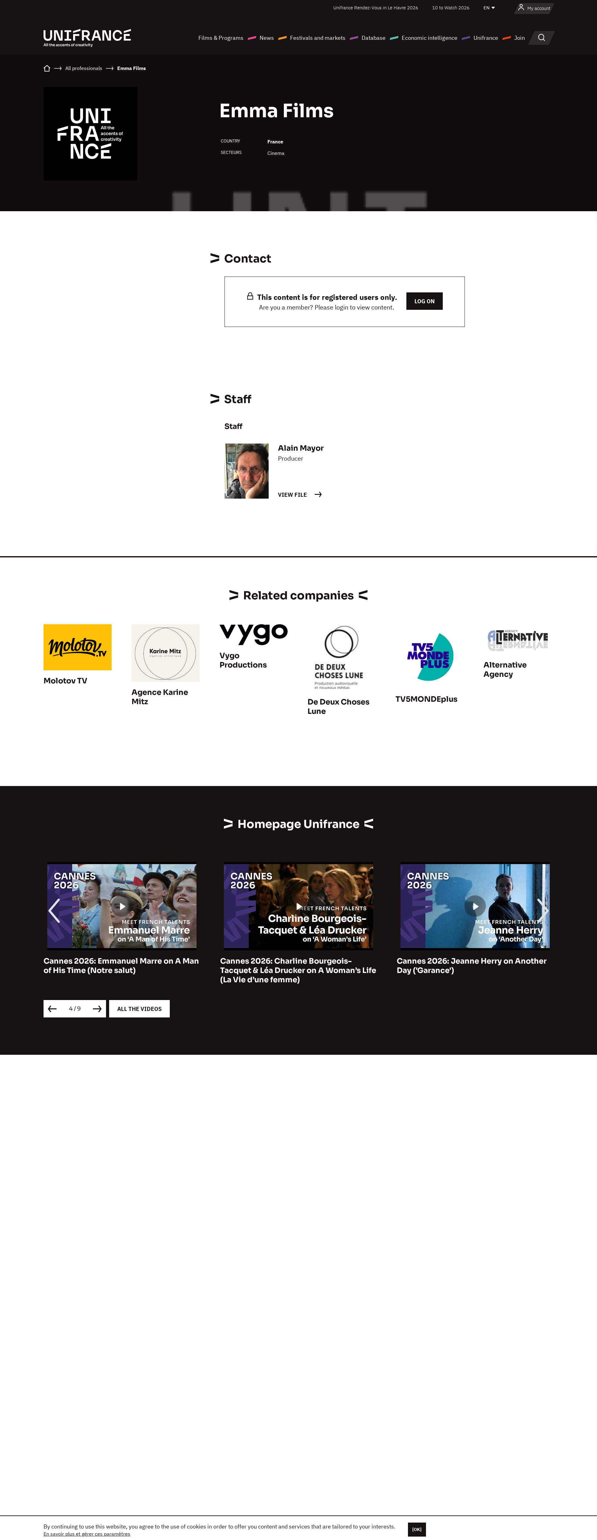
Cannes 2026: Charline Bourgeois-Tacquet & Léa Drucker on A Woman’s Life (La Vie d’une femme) (298, 970)
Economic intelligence (429, 37)
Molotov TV (65, 681)
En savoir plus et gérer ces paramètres (87, 1534)
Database (374, 37)
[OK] (417, 1529)
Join (519, 37)
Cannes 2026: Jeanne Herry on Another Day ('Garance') (472, 965)
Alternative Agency (505, 669)
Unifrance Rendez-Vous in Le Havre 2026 (375, 8)
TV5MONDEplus (426, 699)
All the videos (139, 1008)
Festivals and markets (317, 37)
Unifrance (486, 37)
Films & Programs (220, 37)
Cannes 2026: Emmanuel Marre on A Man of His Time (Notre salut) (121, 965)
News (267, 37)
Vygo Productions (243, 660)
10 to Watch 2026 (451, 8)
